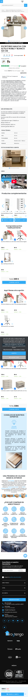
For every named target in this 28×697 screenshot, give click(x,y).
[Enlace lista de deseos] (22, 1)
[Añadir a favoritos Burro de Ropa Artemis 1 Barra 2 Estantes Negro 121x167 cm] (12, 261)
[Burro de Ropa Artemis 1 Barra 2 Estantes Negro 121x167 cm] (7, 257)
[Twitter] (4, 627)
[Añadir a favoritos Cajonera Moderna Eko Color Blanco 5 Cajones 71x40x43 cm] (26, 216)
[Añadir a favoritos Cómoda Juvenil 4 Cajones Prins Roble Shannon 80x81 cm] (12, 388)
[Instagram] (4, 620)
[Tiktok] (8, 620)
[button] (2, 28)
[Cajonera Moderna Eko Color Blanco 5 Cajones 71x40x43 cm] (20, 203)
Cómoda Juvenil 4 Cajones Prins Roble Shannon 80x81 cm (7, 390)
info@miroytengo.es (10, 610)
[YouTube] (17, 620)
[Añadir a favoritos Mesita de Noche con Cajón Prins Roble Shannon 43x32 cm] (25, 388)
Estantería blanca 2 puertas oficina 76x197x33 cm (7, 213)
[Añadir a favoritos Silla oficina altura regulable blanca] (25, 239)
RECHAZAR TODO (14, 357)
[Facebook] (13, 620)
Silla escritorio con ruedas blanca (7, 326)
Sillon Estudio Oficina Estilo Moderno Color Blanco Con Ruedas (20, 368)
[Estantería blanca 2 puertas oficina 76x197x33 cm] (7, 203)
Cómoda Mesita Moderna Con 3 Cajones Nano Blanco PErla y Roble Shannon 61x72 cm (20, 304)
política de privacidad (15, 577)
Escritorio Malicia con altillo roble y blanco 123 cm (7, 241)
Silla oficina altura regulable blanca (20, 241)
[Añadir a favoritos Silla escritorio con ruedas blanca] (12, 324)
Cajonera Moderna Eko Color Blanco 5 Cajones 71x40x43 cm (20, 213)
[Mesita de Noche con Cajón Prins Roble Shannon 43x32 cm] (20, 384)
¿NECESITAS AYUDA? (14, 599)
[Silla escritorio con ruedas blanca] (7, 320)
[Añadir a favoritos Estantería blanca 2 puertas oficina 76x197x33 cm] (12, 216)
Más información (8, 349)
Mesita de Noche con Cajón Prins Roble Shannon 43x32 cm (20, 390)
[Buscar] (25, 5)
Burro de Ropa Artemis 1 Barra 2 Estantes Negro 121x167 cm (7, 263)
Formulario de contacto (11, 612)
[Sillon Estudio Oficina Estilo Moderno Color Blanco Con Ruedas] (20, 362)
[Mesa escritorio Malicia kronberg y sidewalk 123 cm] (8, 61)
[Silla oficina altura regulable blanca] (20, 235)
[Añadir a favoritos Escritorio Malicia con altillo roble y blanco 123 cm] (12, 239)
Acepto (14, 353)
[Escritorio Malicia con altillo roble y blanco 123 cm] (7, 235)
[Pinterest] (22, 620)
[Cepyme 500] (8, 674)
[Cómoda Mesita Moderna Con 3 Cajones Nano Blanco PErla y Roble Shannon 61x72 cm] (20, 298)
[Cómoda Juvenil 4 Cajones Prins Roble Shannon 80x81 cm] (7, 384)
